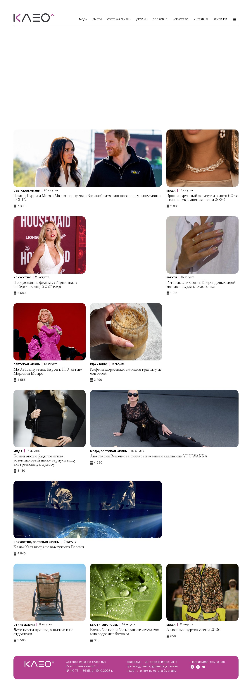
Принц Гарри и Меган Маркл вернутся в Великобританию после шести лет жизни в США (87, 197)
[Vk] (203, 667)
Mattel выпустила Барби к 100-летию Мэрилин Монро (47, 371)
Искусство (22, 277)
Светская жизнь (26, 190)
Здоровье (110, 624)
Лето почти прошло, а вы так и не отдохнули (43, 631)
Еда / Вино (98, 364)
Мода (170, 190)
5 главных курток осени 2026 (193, 629)
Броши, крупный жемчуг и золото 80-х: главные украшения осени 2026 (202, 197)
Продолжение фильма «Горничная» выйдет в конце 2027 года (45, 284)
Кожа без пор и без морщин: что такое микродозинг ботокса (124, 631)
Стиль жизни (24, 624)
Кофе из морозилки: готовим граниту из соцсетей (126, 371)
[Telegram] (192, 667)
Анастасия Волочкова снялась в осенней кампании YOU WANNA (148, 456)
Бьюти (171, 277)
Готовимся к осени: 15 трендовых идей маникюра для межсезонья (200, 284)
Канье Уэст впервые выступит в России (48, 547)
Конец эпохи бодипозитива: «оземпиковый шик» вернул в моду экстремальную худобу (44, 460)
